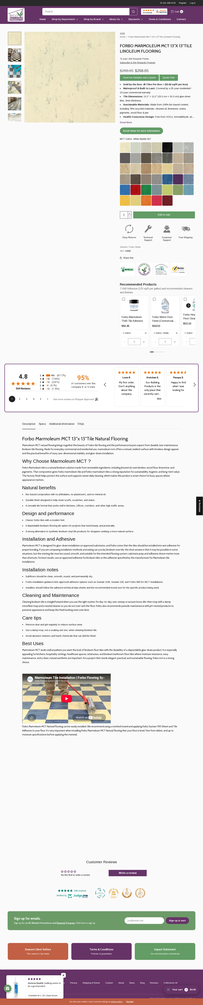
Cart (178, 11)
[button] (125, 342)
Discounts (134, 19)
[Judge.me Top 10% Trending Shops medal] (140, 893)
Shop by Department (63, 19)
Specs (42, 424)
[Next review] (194, 385)
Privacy (73, 983)
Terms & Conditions (159, 19)
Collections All (170, 983)
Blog (142, 983)
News (132, 983)
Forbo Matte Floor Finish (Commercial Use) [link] (162, 319)
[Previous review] (105, 385)
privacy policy (116, 1001)
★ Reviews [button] (199, 506)
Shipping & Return (91, 983)
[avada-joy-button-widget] (7, 988)
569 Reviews (23, 388)
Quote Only (169, 77)
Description (29, 424)
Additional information (61, 424)
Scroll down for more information (141, 131)
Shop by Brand (92, 19)
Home (42, 19)
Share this (128, 258)
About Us (114, 19)
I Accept (130, 1002)
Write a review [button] (128, 873)
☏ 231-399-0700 (168, 3)
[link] (134, 305)
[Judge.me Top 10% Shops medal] (127, 893)
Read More (126, 122)
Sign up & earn (177, 920)
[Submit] (133, 11)
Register (182, 3)
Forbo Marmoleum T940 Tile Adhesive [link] (132, 319)
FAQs (81, 424)
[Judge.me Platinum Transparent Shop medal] (100, 893)
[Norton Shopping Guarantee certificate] (178, 269)
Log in (192, 3)
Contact (181, 19)
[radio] (53, 375)
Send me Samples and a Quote (139, 77)
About (121, 983)
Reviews (154, 983)
